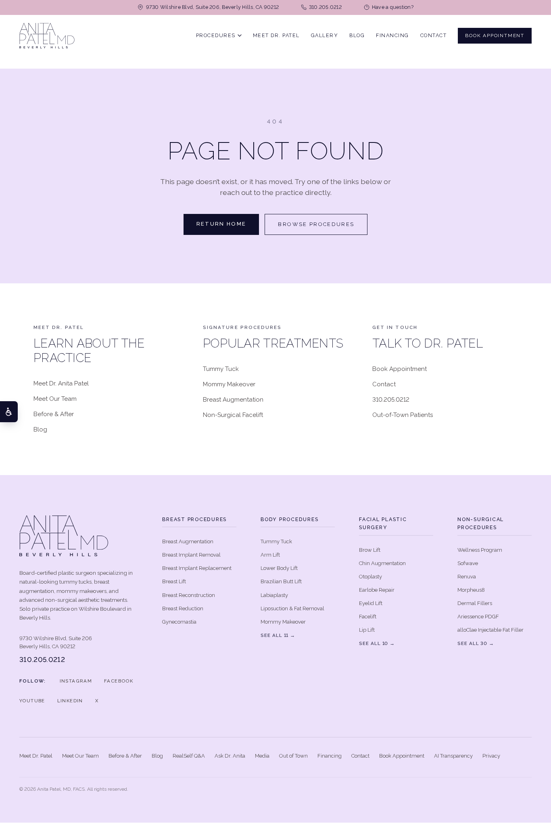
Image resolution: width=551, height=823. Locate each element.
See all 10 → (377, 643)
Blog (357, 35)
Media (262, 756)
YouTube (32, 701)
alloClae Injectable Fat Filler (490, 630)
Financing (392, 35)
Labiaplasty (274, 595)
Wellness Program (479, 550)
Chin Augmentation (382, 563)
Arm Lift (270, 555)
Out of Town (293, 756)
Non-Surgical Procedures (480, 523)
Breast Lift (174, 581)
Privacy (491, 756)
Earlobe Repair (376, 590)
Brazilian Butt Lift (281, 581)
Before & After (53, 414)
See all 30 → (475, 643)
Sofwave (467, 563)
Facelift (367, 617)
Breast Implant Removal (191, 555)
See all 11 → (278, 635)
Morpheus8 (471, 590)
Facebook (118, 681)
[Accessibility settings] (9, 411)
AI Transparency (453, 756)
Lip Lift (367, 630)
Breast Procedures (194, 519)
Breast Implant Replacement (197, 568)
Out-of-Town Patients (402, 415)
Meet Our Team (55, 398)
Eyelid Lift (370, 603)
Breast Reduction (182, 608)
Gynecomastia (179, 622)
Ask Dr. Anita (230, 756)
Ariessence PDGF (478, 617)
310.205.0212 (390, 399)
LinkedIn (70, 701)
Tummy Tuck (221, 369)
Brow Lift (369, 550)
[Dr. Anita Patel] (47, 35)
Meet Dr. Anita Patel (61, 383)
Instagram (76, 681)
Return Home (221, 224)
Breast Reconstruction (188, 595)
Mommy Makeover (229, 384)
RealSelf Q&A (189, 756)
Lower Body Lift (279, 568)
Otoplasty (370, 577)
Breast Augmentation (233, 399)
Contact (433, 35)
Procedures (216, 35)
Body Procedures (289, 519)
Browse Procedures (316, 224)
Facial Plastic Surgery (383, 523)
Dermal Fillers (474, 603)
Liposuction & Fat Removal (292, 608)
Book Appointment (494, 35)
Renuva (466, 577)
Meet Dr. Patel (276, 35)
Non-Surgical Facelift (233, 415)
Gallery (324, 35)
